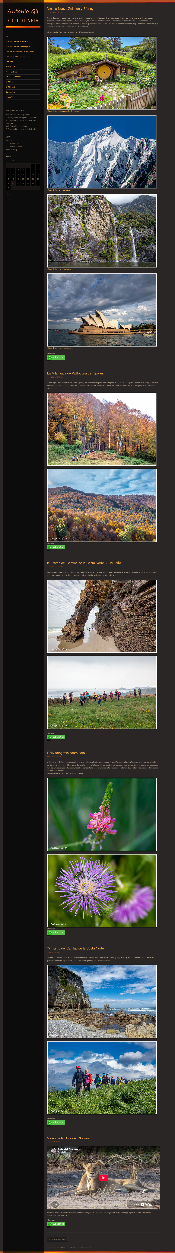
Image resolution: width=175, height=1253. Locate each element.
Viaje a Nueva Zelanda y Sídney (18, 114)
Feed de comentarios (14, 147)
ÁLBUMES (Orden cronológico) (18, 47)
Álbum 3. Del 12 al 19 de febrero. (60, 269)
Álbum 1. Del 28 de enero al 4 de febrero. (63, 111)
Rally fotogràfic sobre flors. (16, 126)
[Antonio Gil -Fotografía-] (23, 29)
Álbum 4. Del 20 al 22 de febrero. (60, 348)
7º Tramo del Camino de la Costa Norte (21, 129)
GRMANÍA (10, 82)
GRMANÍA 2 (10, 87)
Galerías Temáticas (13, 77)
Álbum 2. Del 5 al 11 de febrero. (59, 190)
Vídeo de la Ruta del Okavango (69, 1138)
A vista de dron (12, 67)
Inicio (8, 36)
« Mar (8, 194)
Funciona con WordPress (56, 1248)
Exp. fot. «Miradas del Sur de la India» (20, 52)
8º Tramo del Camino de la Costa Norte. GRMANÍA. (84, 562)
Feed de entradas (12, 144)
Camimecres (10, 92)
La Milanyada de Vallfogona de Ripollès (21, 118)
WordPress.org (11, 150)
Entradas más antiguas (57, 1239)
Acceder (9, 141)
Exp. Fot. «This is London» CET (17, 57)
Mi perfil (9, 97)
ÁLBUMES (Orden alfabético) (17, 41)
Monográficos (11, 72)
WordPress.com (86, 1248)
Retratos (9, 62)
